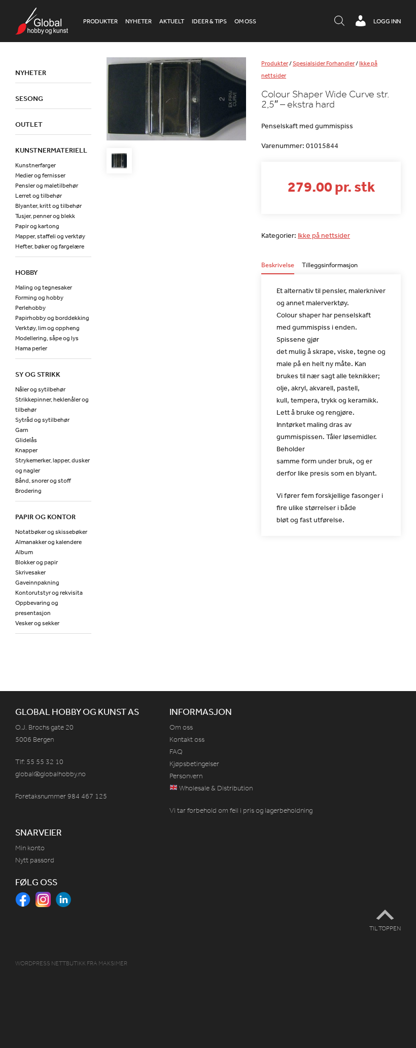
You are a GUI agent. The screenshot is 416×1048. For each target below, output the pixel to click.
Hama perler (31, 348)
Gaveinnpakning (37, 583)
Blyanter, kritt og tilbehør (48, 206)
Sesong (29, 98)
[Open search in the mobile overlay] (339, 21)
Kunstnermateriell (51, 150)
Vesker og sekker (37, 623)
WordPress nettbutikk (50, 963)
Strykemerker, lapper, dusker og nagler (52, 465)
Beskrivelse (277, 265)
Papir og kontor (45, 516)
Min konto (30, 848)
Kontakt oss (186, 739)
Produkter (100, 21)
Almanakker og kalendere (48, 542)
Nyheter (138, 21)
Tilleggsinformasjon (330, 265)
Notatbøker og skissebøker (51, 532)
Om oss (245, 21)
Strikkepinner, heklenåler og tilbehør (52, 404)
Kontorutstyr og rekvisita (49, 593)
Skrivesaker (30, 572)
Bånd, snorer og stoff (43, 481)
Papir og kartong (37, 226)
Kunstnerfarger (35, 165)
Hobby (26, 272)
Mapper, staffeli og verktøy (50, 236)
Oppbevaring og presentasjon (36, 608)
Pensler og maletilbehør (46, 186)
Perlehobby (30, 308)
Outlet (29, 124)
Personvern (185, 776)
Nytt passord (34, 860)
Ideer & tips (209, 21)
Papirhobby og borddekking (52, 318)
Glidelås (26, 440)
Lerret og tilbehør (38, 196)
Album (24, 552)
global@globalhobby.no (50, 774)
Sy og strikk (37, 374)
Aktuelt (171, 21)
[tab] (277, 268)
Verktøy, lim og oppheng (47, 328)
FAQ (176, 751)
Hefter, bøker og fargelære (49, 246)
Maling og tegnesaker (43, 287)
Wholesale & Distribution (215, 788)
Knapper (26, 450)
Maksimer (112, 963)
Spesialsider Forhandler (324, 63)
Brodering (28, 491)
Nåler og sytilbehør (40, 389)
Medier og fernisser (40, 175)
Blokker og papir (36, 562)
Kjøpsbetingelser (194, 764)
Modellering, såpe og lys (47, 338)
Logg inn (387, 21)
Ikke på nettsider (324, 235)
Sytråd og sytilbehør (42, 420)
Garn (21, 430)
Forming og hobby (39, 298)
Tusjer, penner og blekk (45, 216)
